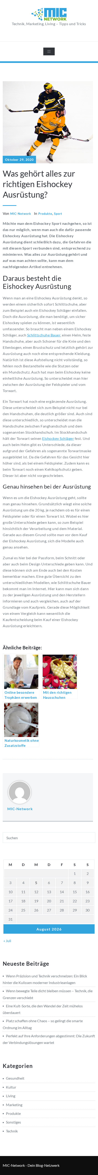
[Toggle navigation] (49, 51)
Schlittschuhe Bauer (44, 335)
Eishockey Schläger (58, 438)
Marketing (14, 1104)
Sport (58, 213)
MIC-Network (20, 213)
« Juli (7, 940)
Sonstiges (13, 1122)
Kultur (11, 1087)
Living (10, 1096)
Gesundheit (15, 1078)
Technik (12, 1131)
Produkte (45, 213)
